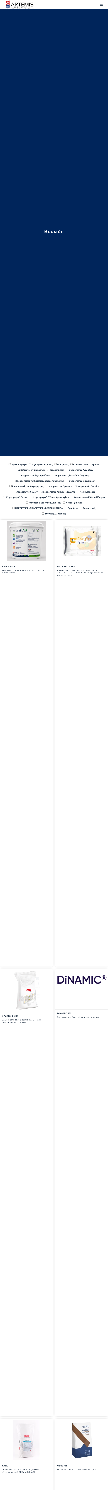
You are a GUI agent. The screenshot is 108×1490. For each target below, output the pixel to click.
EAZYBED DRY (10, 1016)
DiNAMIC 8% (64, 1013)
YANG (5, 1466)
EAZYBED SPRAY (67, 566)
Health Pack (8, 566)
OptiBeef (62, 1466)
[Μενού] (101, 4)
